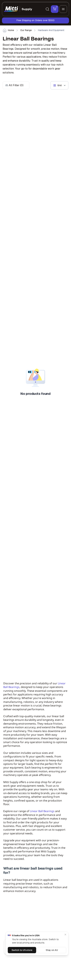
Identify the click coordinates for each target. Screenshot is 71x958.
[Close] (65, 935)
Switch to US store (22, 950)
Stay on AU (52, 950)
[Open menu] (63, 9)
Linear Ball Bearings (42, 811)
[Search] (47, 9)
